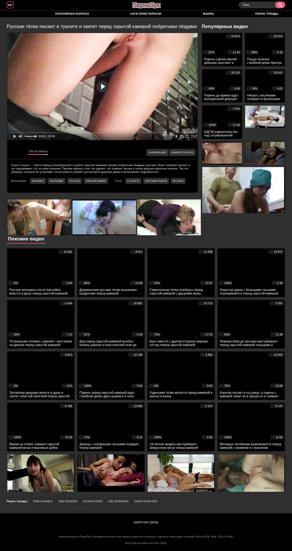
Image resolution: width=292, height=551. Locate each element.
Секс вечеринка (118, 501)
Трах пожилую (67, 501)
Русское (74, 181)
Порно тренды (266, 13)
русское (178, 181)
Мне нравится (13, 152)
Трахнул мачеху (43, 501)
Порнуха (14, 14)
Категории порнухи (145, 13)
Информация (157, 152)
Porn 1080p (160, 543)
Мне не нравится (22, 152)
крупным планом (156, 181)
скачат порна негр (146, 501)
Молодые (38, 181)
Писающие (56, 181)
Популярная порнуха (72, 13)
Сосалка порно (93, 501)
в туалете (133, 181)
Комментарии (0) (182, 152)
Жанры (208, 13)
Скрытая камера (96, 181)
